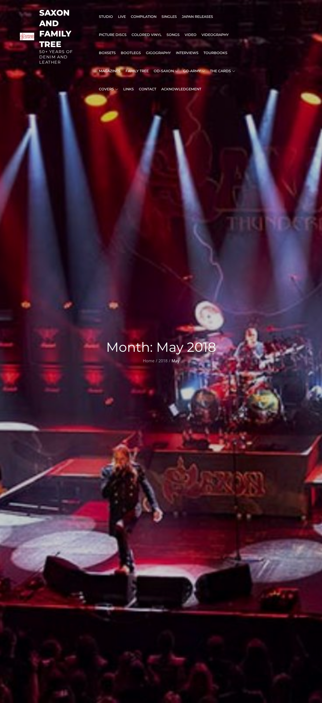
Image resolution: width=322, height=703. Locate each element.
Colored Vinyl (147, 34)
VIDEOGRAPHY (215, 34)
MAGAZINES (109, 71)
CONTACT (147, 89)
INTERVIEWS (187, 53)
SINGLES (169, 16)
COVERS (106, 89)
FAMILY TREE (137, 71)
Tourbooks (215, 53)
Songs (173, 34)
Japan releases (197, 16)
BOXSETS (107, 53)
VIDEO (190, 34)
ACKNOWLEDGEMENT (181, 89)
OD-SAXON (164, 71)
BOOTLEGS (131, 53)
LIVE (122, 16)
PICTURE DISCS (113, 34)
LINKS (128, 89)
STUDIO (106, 16)
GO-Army (192, 71)
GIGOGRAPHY (158, 53)
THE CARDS (220, 71)
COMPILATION (143, 16)
